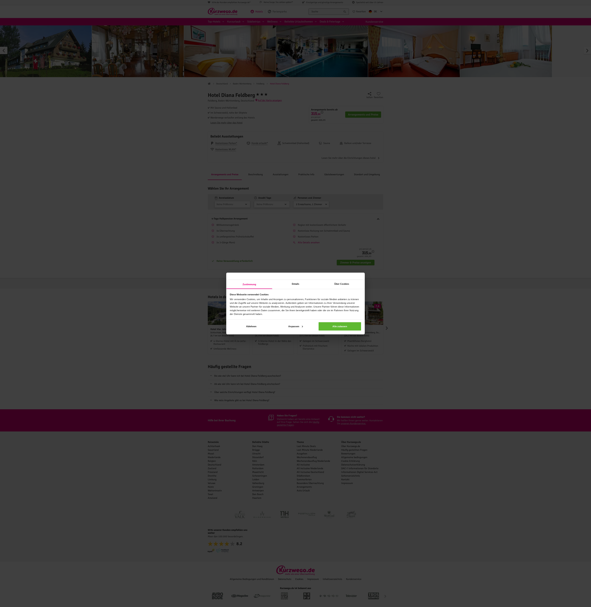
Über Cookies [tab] (341, 284)
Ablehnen (251, 326)
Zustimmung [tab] (249, 284)
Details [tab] (295, 284)
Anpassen (293, 326)
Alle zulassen (339, 326)
